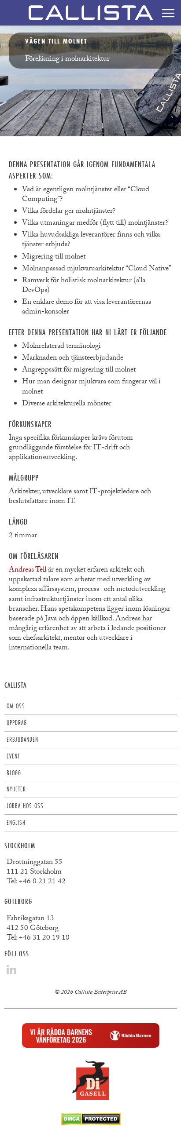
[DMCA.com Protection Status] (91, 1122)
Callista (15, 685)
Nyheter (16, 789)
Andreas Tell (27, 570)
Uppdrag (17, 722)
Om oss (16, 706)
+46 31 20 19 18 (44, 938)
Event (13, 756)
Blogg (14, 772)
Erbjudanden (22, 739)
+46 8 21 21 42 (42, 882)
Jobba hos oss (25, 805)
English (16, 822)
